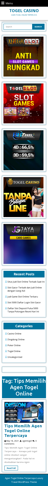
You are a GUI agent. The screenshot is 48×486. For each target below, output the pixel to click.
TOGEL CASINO (24, 10)
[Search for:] (18, 26)
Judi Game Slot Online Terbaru (22, 296)
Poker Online (14, 345)
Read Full (10, 467)
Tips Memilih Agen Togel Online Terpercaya (23, 431)
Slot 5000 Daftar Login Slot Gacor (24, 302)
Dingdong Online (16, 339)
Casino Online (14, 333)
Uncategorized (14, 357)
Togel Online (13, 351)
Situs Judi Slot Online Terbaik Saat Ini (26, 281)
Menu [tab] (7, 3)
